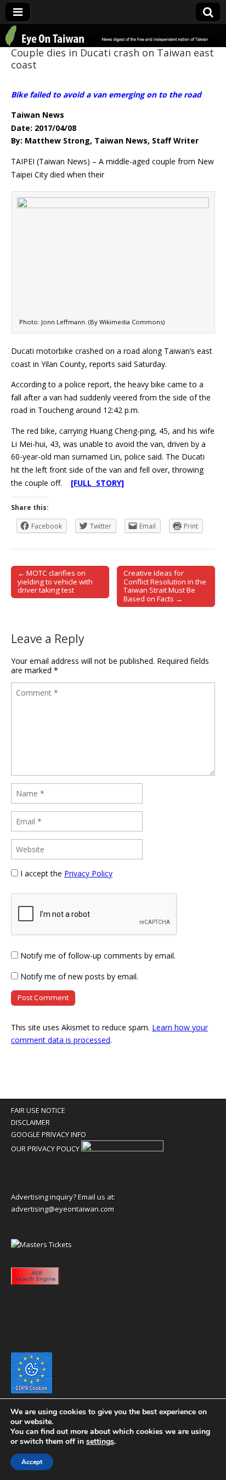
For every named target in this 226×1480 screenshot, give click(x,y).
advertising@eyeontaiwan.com (62, 1209)
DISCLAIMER (30, 1122)
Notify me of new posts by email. (79, 976)
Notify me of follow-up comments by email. (98, 955)
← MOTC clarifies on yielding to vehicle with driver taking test (55, 581)
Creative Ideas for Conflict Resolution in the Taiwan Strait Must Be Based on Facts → (164, 586)
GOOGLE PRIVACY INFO (48, 1134)
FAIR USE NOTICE (38, 1110)
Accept (31, 1462)
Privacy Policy (88, 873)
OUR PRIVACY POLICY (45, 1149)
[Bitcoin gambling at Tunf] (122, 1149)
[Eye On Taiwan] (113, 36)
